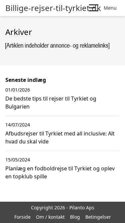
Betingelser (98, 217)
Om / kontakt (50, 217)
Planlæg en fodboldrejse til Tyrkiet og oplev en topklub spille (60, 172)
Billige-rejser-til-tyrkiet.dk (53, 8)
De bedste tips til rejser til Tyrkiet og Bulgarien (50, 102)
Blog (75, 217)
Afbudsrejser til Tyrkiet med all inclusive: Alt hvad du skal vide (60, 137)
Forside (22, 217)
